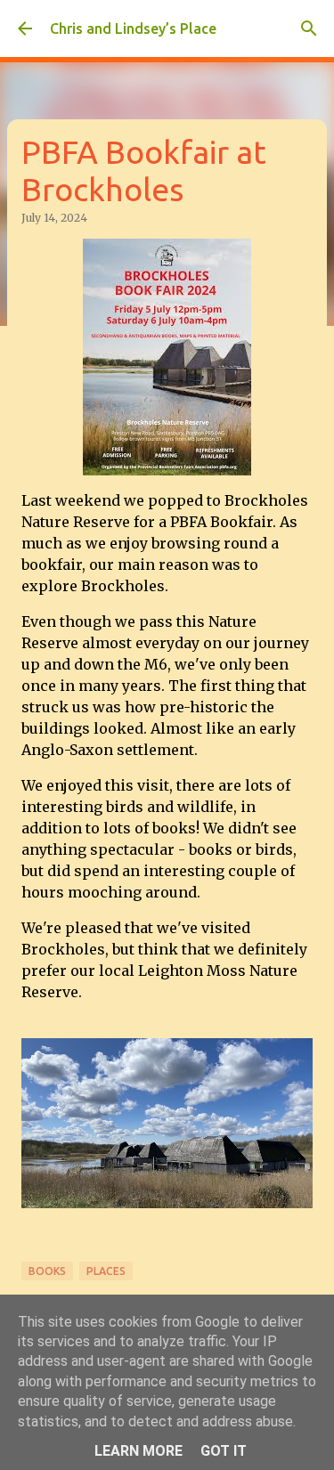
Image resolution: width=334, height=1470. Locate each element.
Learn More (138, 1450)
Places (106, 1271)
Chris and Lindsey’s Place (133, 28)
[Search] (309, 28)
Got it (223, 1450)
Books (47, 1271)
